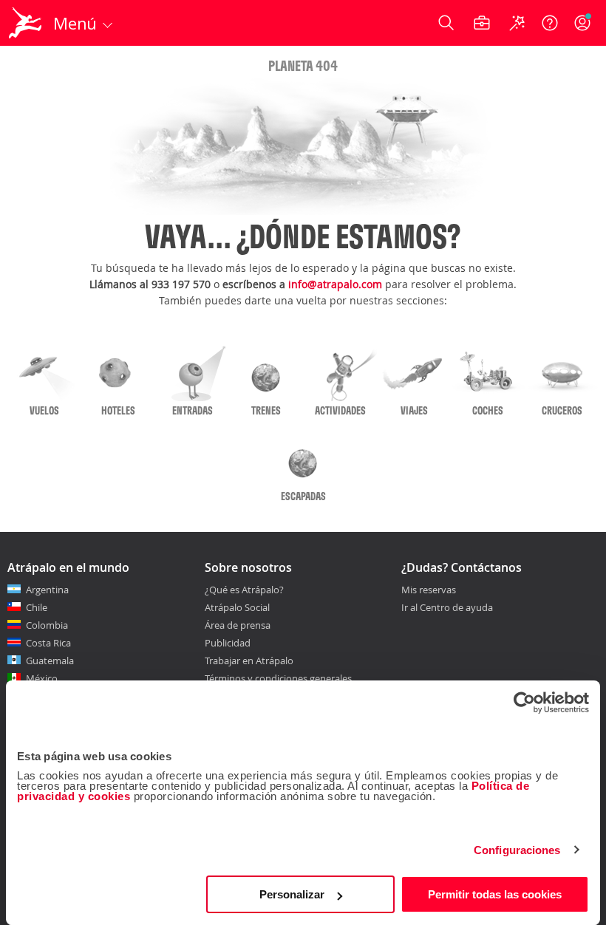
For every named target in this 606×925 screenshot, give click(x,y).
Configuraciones (517, 850)
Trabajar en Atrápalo (249, 660)
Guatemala (50, 660)
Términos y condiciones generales (278, 678)
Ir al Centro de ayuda (447, 608)
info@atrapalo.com (335, 284)
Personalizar (291, 894)
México (42, 678)
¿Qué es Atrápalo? (244, 589)
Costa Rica (48, 642)
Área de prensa (237, 625)
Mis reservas (428, 590)
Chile (36, 607)
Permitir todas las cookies (495, 894)
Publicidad (228, 642)
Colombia (47, 625)
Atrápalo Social (237, 607)
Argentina (47, 589)
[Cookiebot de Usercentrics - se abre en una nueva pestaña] (524, 703)
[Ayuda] (550, 23)
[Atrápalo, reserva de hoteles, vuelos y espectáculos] (26, 23)
